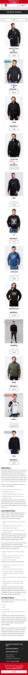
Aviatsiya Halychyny (6, 15)
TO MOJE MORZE (14, 272)
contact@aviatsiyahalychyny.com (13, 658)
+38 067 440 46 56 (10, 656)
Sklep (13, 15)
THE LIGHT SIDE (14, 159)
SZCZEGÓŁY (14, 2)
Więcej (14, 667)
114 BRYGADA (14, 85)
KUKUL (14, 198)
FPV (14, 235)
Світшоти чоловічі (6, 16)
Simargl (14, 382)
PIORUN (14, 122)
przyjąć (14, 671)
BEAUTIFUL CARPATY (14, 48)
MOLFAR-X (14, 419)
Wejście (20, 5)
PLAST (14, 456)
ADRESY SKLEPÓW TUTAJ (12, 651)
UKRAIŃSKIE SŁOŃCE (14, 308)
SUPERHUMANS (14, 345)
